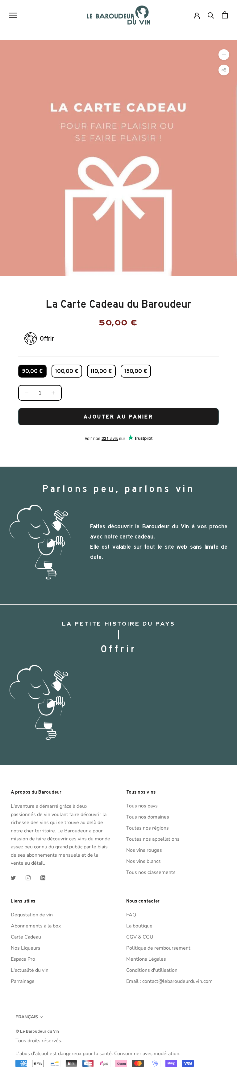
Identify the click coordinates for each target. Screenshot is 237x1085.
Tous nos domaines (147, 817)
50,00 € (32, 371)
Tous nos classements (151, 872)
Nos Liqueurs (25, 948)
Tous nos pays (142, 806)
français (26, 1016)
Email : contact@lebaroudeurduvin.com (169, 981)
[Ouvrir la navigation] (13, 15)
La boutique (139, 926)
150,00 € (135, 371)
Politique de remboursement (158, 948)
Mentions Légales (146, 959)
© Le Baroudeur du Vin (37, 1031)
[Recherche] (211, 15)
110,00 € (101, 371)
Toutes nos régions (147, 828)
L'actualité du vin (29, 970)
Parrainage (23, 981)
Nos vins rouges (144, 850)
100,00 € (66, 371)
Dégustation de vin (32, 914)
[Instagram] (28, 877)
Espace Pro (23, 959)
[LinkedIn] (42, 877)
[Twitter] (13, 877)
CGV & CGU (139, 937)
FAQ (131, 914)
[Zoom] (223, 54)
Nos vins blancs (143, 861)
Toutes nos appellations (153, 839)
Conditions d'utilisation (151, 970)
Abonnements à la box (36, 926)
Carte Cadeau (26, 937)
